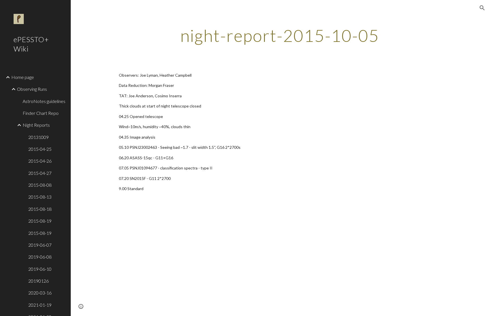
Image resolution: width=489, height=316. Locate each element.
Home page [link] (22, 77)
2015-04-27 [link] (40, 173)
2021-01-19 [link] (40, 305)
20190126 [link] (38, 280)
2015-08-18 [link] (40, 209)
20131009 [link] (38, 137)
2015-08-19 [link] (40, 220)
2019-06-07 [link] (40, 245)
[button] (482, 8)
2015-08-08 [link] (40, 185)
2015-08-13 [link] (40, 196)
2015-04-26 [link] (40, 161)
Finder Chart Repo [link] (41, 113)
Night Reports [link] (36, 125)
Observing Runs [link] (32, 89)
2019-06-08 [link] (40, 256)
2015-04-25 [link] (40, 149)
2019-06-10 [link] (40, 269)
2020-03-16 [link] (40, 292)
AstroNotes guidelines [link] (44, 101)
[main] (279, 35)
